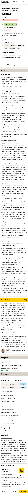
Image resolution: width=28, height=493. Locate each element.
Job (10, 65)
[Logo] (5, 2)
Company (18, 65)
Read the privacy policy (6, 486)
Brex (15, 11)
